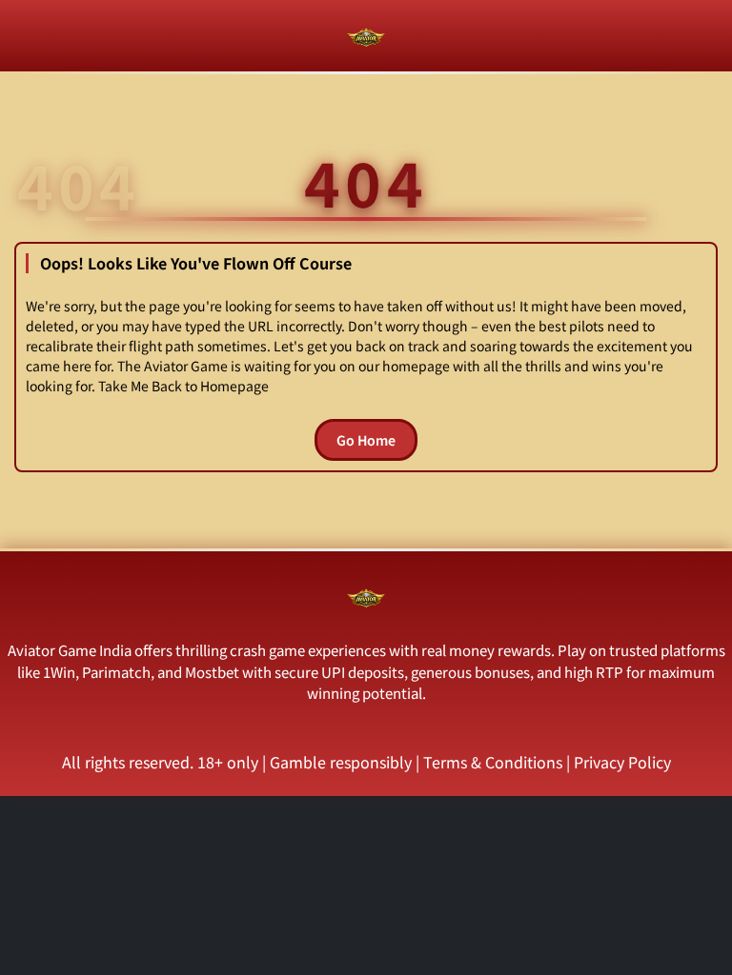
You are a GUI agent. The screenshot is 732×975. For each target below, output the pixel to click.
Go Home (366, 439)
